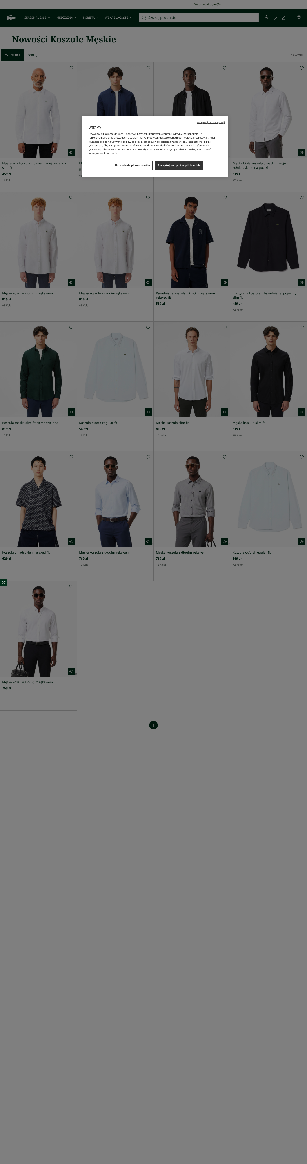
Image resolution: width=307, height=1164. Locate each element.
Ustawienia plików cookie (132, 165)
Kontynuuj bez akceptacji (211, 122)
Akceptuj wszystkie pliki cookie (179, 165)
